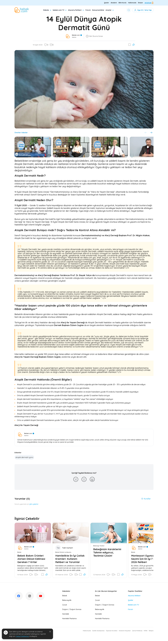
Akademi (114, 3)
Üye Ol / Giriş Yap (144, 10)
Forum (88, 10)
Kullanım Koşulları (125, 630)
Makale (46, 10)
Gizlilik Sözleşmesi (98, 630)
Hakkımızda (132, 3)
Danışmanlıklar (98, 10)
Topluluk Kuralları (111, 630)
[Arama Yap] (129, 10)
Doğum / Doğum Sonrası (71, 609)
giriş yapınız (33, 504)
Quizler (106, 3)
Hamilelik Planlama (69, 619)
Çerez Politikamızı (22, 636)
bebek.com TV (58, 10)
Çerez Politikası (137, 630)
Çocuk (64, 605)
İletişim (140, 3)
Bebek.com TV (133, 605)
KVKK (145, 630)
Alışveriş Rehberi (75, 10)
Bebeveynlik (66, 600)
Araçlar (108, 10)
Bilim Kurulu (122, 3)
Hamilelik (65, 614)
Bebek (64, 596)
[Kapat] (50, 631)
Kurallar (147, 499)
